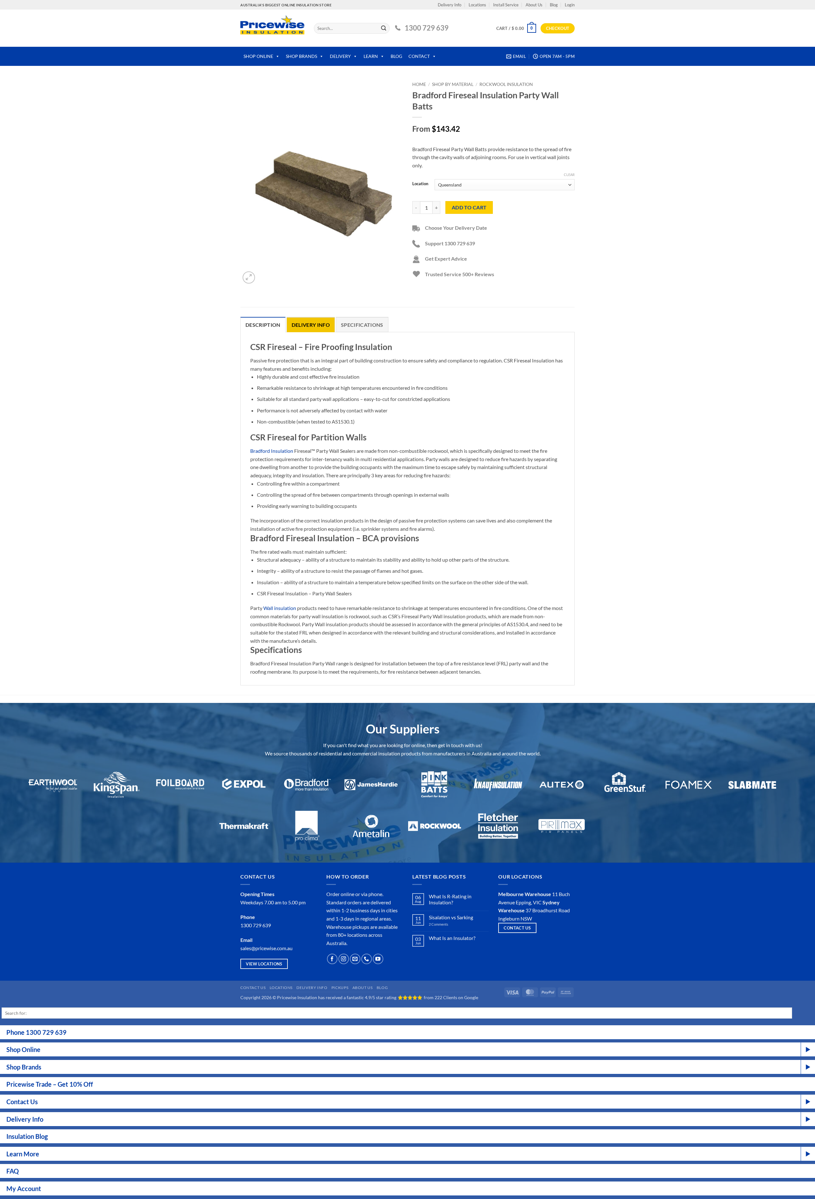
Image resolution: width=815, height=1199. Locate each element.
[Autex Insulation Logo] (561, 784)
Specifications (362, 325)
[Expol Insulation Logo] (244, 784)
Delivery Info (449, 4)
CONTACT (419, 56)
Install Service (506, 4)
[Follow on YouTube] (378, 959)
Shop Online (23, 1049)
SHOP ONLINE (258, 56)
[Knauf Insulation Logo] (498, 784)
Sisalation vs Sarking (451, 917)
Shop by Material (452, 84)
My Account (23, 1188)
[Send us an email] (355, 959)
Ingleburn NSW (515, 918)
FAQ (12, 1171)
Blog (554, 4)
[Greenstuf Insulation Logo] (625, 784)
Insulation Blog (27, 1136)
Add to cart (469, 207)
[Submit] (383, 28)
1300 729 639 (427, 28)
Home (419, 84)
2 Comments (446, 924)
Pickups (339, 987)
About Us (534, 4)
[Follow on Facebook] (332, 959)
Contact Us (253, 987)
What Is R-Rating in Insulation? (450, 899)
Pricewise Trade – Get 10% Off (49, 1084)
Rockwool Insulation (506, 84)
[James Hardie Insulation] (371, 784)
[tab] (263, 324)
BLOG (396, 56)
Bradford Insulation (271, 451)
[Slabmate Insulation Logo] (752, 784)
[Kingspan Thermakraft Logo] (244, 826)
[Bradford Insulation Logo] (307, 784)
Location (420, 184)
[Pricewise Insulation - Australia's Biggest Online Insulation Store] (272, 28)
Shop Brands (23, 1067)
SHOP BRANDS (301, 56)
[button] (570, 5)
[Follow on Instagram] (343, 959)
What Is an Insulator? (452, 938)
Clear (569, 174)
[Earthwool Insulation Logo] (53, 784)
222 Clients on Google (456, 997)
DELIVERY (340, 56)
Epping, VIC (529, 902)
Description (262, 325)
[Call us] (366, 959)
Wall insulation (279, 608)
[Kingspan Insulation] (116, 784)
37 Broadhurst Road (548, 910)
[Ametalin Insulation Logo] (371, 826)
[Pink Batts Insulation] (434, 784)
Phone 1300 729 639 (36, 1032)
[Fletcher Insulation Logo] (307, 826)
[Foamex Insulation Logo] (688, 784)
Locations (477, 4)
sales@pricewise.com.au (266, 948)
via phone (371, 894)
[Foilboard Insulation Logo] (180, 784)
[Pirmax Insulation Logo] (561, 826)
